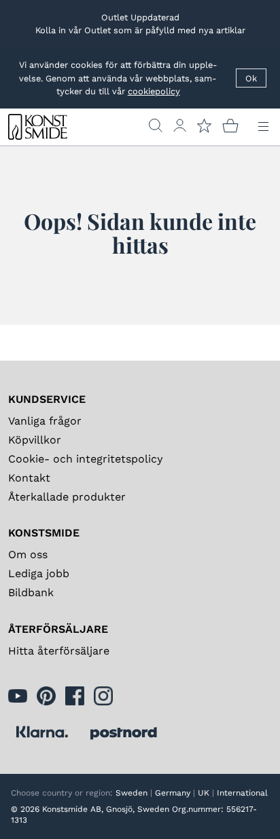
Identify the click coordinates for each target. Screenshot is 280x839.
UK (203, 793)
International (242, 793)
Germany (172, 793)
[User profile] (179, 125)
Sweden (131, 793)
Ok (251, 78)
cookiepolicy (154, 91)
